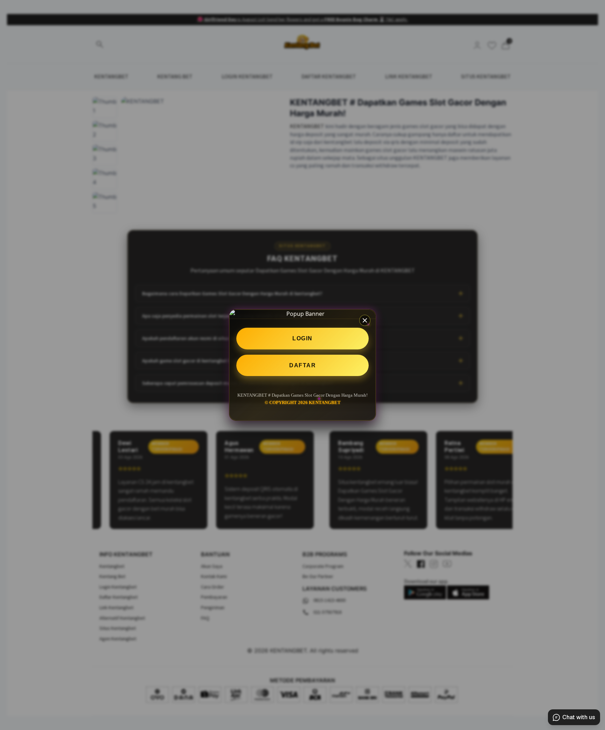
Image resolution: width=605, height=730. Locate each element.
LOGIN (302, 338)
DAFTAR (302, 365)
